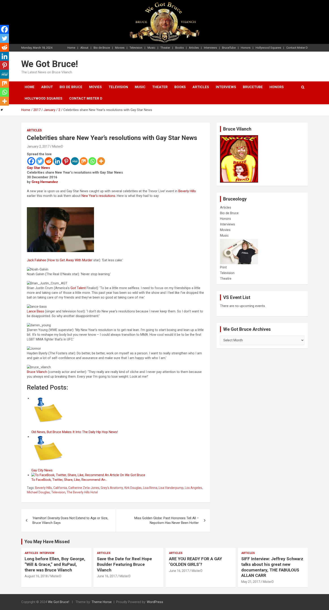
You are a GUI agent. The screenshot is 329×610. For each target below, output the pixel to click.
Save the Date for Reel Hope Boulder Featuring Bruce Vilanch (124, 564)
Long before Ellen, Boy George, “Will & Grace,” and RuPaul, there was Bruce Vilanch (55, 564)
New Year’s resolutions (98, 196)
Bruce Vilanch (37, 372)
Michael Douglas (38, 492)
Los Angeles (193, 488)
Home (71, 47)
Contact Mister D (297, 47)
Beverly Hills (187, 191)
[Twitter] (40, 161)
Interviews (210, 47)
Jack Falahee (36, 260)
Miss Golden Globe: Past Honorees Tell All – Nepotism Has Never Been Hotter (166, 520)
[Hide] (2, 110)
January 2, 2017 (38, 146)
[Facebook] (31, 161)
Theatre (225, 279)
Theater (165, 47)
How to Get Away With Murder (70, 260)
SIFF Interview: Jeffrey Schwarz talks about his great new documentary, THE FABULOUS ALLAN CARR (272, 567)
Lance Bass (35, 311)
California (60, 488)
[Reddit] (49, 161)
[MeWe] (75, 161)
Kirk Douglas (133, 488)
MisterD (57, 146)
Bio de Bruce (102, 47)
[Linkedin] (57, 161)
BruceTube (229, 47)
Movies (119, 47)
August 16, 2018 (36, 576)
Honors (245, 47)
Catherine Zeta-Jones (83, 488)
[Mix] (84, 161)
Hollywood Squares (268, 47)
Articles (194, 47)
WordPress (155, 602)
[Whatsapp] (92, 161)
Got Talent (78, 288)
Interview (47, 553)
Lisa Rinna (150, 488)
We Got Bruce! (49, 64)
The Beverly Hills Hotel (82, 492)
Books (179, 47)
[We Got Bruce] (239, 137)
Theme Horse (102, 602)
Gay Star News (38, 168)
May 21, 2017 (250, 582)
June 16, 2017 (107, 576)
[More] (101, 161)
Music (151, 47)
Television (136, 47)
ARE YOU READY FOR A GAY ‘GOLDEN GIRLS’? (195, 561)
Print (223, 267)
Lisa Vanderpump (171, 488)
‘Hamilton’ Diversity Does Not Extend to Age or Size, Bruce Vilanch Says (70, 520)
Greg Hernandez (45, 182)
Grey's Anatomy (112, 488)
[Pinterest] (66, 161)
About (84, 47)
